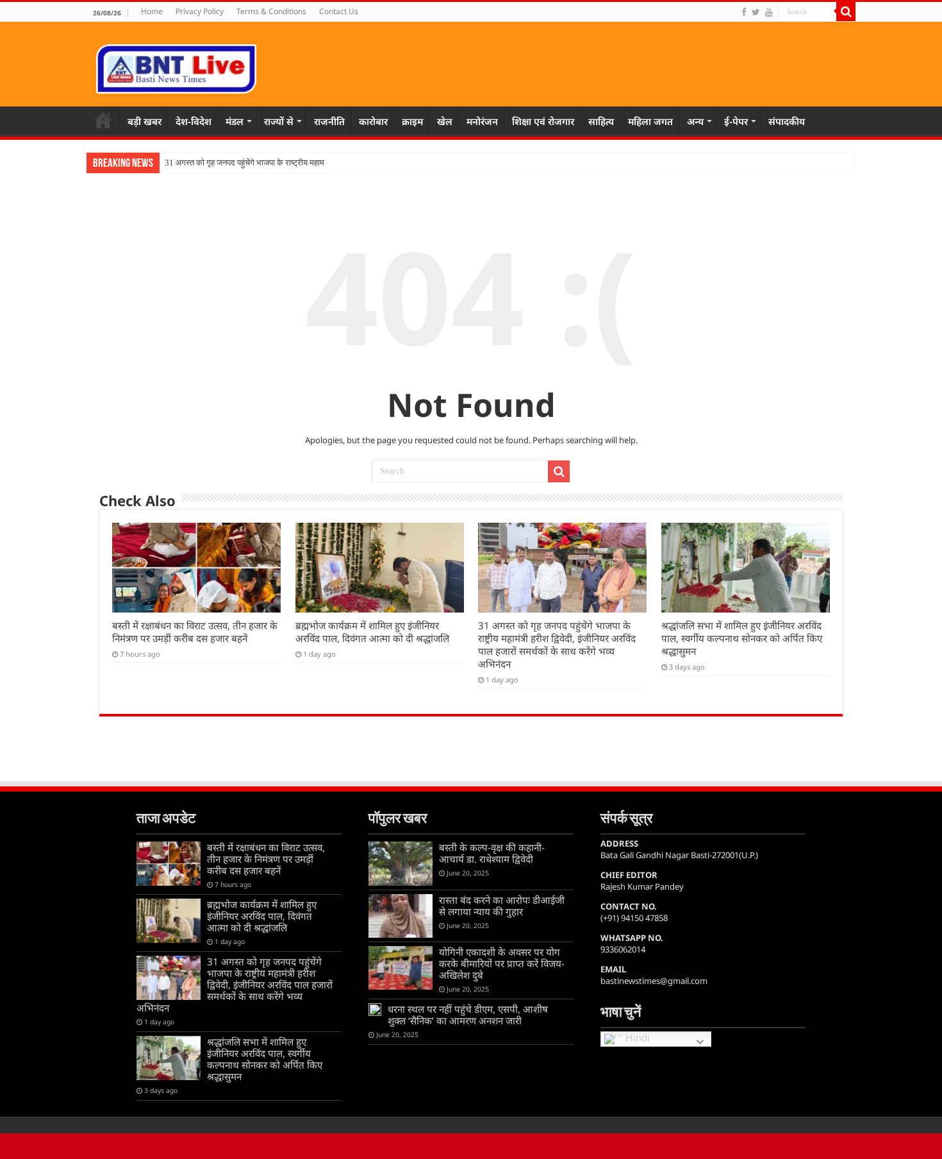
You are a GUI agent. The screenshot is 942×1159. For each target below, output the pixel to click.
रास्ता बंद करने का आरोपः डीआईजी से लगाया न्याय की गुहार (502, 905)
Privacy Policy (200, 11)
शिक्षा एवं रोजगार (543, 121)
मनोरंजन (482, 121)
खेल (444, 121)
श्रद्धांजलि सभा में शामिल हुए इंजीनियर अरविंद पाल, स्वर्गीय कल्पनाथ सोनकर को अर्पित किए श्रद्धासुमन (741, 638)
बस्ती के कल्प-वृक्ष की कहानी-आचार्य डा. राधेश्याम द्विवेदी (492, 853)
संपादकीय (786, 121)
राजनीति (329, 121)
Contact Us (338, 11)
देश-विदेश (193, 121)
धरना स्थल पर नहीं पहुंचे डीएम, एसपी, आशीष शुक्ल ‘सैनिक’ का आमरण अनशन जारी (468, 1014)
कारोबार (373, 121)
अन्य (695, 121)
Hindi (636, 1038)
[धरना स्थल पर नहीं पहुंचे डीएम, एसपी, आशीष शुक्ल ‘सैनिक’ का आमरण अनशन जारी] (374, 1009)
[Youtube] (769, 12)
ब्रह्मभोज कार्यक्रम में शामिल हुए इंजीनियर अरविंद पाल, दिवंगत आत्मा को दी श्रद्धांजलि (372, 632)
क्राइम (412, 121)
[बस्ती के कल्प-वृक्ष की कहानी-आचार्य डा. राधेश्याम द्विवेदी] (400, 863)
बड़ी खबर (144, 121)
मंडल (235, 121)
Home (152, 11)
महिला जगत (650, 121)
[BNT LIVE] (176, 66)
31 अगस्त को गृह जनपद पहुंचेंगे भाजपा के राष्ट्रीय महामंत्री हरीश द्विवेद (266, 162)
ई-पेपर (736, 121)
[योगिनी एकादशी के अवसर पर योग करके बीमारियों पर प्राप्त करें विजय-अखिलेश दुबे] (400, 968)
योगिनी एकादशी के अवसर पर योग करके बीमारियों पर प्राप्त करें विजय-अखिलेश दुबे (502, 963)
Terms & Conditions (271, 11)
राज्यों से (278, 121)
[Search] (845, 11)
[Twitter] (755, 12)
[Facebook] (744, 12)
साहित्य (601, 121)
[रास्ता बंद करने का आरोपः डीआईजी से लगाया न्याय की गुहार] (400, 916)
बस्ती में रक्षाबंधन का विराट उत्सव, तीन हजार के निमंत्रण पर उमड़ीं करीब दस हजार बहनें (194, 632)
